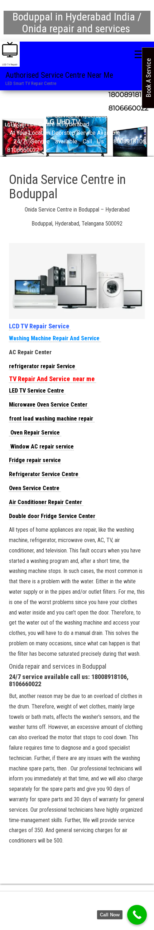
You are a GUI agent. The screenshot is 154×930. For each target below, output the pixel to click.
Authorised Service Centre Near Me (59, 75)
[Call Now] (137, 915)
